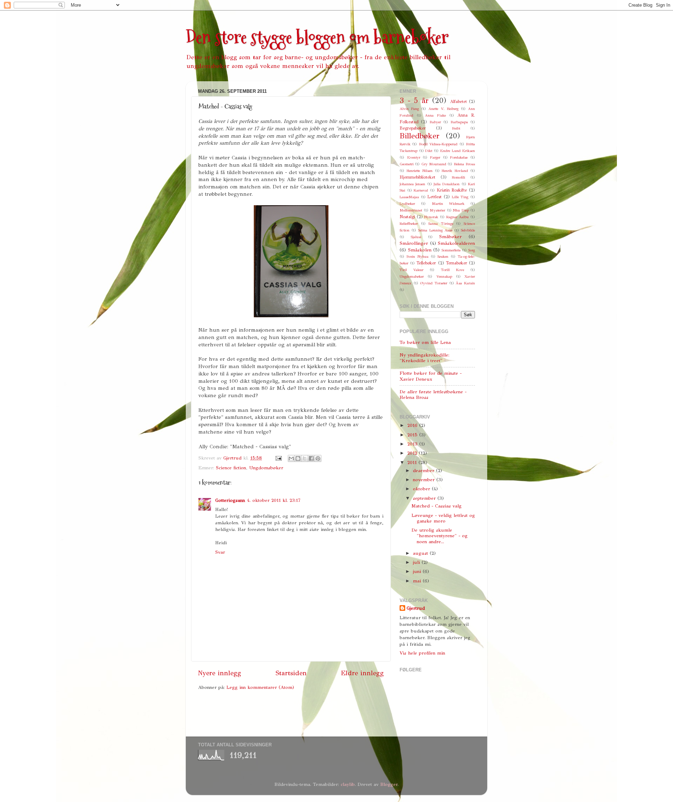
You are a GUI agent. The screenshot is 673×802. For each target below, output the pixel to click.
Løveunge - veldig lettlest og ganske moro (443, 518)
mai (418, 581)
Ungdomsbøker (266, 468)
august (421, 553)
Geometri (407, 164)
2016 (413, 425)
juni (418, 571)
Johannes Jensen (412, 184)
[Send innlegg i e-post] (278, 458)
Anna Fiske (435, 115)
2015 (413, 435)
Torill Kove (452, 270)
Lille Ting (460, 197)
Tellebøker (426, 262)
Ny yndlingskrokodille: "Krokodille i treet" (424, 358)
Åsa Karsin (465, 283)
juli (417, 562)
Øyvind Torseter (433, 283)
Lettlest (434, 196)
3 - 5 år (414, 100)
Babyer (435, 122)
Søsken (442, 256)
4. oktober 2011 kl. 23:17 (273, 500)
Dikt (428, 150)
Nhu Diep (461, 210)
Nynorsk (431, 217)
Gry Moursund (433, 164)
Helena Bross (464, 164)
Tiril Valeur (411, 270)
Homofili (458, 177)
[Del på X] (304, 458)
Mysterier (437, 210)
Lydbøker (407, 203)
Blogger (388, 784)
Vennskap (444, 276)
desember (424, 470)
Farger (435, 157)
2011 (413, 462)
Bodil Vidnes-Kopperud (438, 144)
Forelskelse (459, 157)
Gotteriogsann (230, 500)
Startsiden (291, 673)
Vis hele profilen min (422, 653)
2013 (413, 444)
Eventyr (413, 157)
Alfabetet (458, 101)
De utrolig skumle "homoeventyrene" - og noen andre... (440, 535)
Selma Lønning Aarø (435, 230)
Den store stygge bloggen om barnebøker (317, 37)
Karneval (421, 190)
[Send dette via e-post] (291, 458)
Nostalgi (407, 216)
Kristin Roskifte (452, 190)
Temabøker (456, 262)
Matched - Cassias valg (437, 506)
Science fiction (231, 468)
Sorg (471, 250)
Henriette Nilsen (420, 170)
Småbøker (450, 237)
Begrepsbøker (413, 128)
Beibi (456, 128)
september (425, 498)
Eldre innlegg (362, 673)
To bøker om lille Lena (425, 342)
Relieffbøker (409, 223)
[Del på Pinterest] (317, 458)
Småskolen (419, 250)
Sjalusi (416, 237)
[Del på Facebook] (311, 458)
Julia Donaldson (447, 184)
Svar (220, 552)
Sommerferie (451, 250)
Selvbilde (468, 230)
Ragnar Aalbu (457, 217)
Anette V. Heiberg (443, 108)
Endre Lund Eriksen (457, 150)
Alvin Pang (409, 108)
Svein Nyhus (417, 256)
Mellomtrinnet (411, 210)
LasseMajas (409, 197)
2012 (413, 453)
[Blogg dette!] (297, 458)
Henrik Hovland (455, 170)
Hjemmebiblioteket (417, 177)
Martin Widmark (448, 203)
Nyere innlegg (219, 673)
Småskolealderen (456, 243)
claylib (348, 784)
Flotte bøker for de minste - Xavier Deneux (431, 376)
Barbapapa (459, 122)
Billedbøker (420, 135)
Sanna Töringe (440, 223)
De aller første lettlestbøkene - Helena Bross (433, 394)
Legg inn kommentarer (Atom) (260, 687)
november (424, 480)
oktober (422, 489)
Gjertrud (416, 608)
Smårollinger (414, 243)
